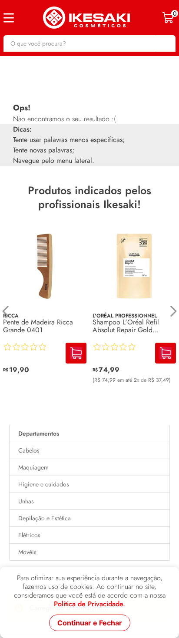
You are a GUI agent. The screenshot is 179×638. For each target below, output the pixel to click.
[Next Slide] (173, 311)
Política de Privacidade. (89, 604)
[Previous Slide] (5, 311)
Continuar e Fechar (89, 622)
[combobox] (89, 43)
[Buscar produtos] (164, 43)
